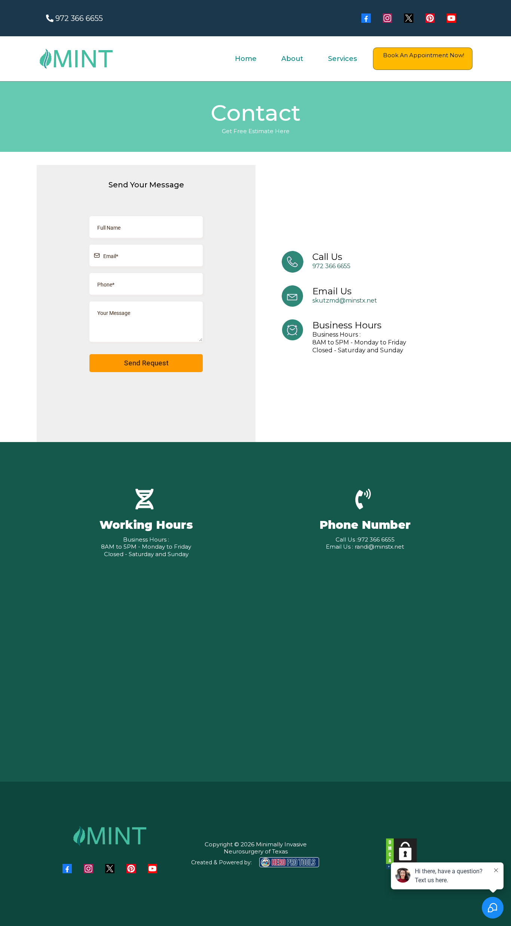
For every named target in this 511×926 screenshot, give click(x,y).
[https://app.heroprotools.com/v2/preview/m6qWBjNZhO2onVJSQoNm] (401, 854)
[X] (408, 18)
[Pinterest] (430, 18)
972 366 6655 (331, 266)
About (292, 59)
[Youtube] (451, 18)
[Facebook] (366, 18)
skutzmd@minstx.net (344, 300)
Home (246, 59)
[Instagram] (387, 18)
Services (342, 59)
